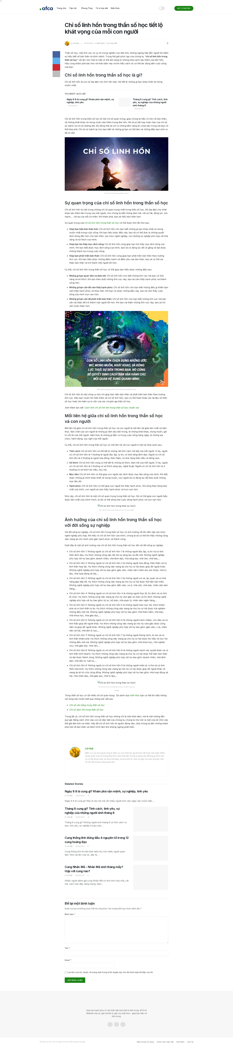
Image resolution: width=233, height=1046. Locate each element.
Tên (67, 948)
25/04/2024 (73, 106)
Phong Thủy (87, 8)
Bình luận (70, 914)
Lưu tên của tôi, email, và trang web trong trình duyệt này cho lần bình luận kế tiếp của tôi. (110, 972)
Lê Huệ (76, 43)
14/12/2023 (88, 43)
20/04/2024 (139, 109)
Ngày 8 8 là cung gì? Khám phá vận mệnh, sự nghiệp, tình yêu (106, 791)
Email (68, 960)
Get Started (183, 8)
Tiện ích (73, 8)
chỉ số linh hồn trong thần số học (102, 222)
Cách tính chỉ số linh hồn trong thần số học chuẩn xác (111, 407)
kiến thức (134, 695)
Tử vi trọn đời (102, 8)
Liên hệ (190, 1042)
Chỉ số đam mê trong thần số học (86, 709)
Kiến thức (115, 8)
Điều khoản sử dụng (145, 1042)
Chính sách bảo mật (165, 1042)
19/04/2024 (79, 846)
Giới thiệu (180, 1042)
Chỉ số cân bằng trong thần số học (86, 705)
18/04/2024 (79, 875)
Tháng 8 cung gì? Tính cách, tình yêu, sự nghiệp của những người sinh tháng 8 (150, 102)
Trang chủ (61, 8)
